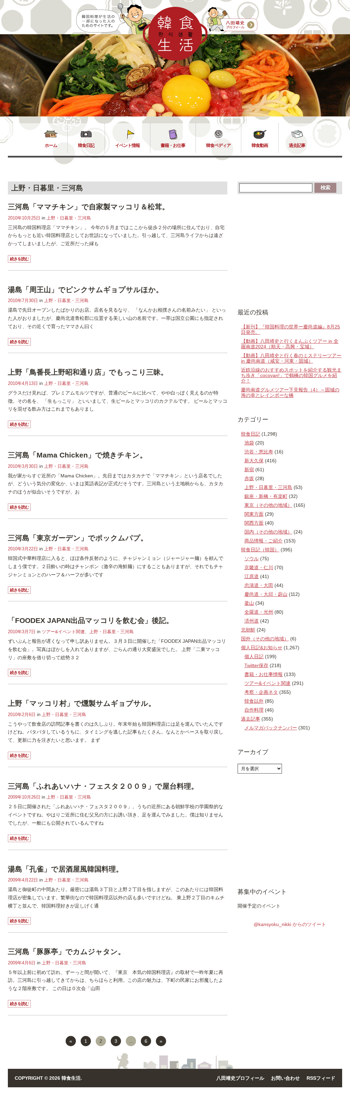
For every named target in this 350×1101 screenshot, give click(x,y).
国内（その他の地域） (268, 532)
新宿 (249, 469)
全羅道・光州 (258, 612)
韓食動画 (260, 145)
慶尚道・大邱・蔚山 (265, 594)
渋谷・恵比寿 (258, 451)
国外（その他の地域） (265, 638)
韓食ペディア (218, 145)
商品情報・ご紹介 (263, 540)
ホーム (51, 145)
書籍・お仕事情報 (263, 674)
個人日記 (254, 656)
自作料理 (254, 710)
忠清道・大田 (258, 585)
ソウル (251, 558)
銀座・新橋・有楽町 (265, 496)
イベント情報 (127, 145)
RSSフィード (321, 1078)
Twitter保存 (256, 665)
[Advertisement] (290, 250)
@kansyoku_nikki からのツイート (290, 924)
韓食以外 (254, 701)
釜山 (249, 603)
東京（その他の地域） (268, 505)
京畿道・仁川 (258, 567)
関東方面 (254, 514)
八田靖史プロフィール (240, 1078)
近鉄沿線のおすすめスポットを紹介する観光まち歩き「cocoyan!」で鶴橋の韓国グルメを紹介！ (291, 375)
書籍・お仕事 (173, 145)
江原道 (251, 576)
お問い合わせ (285, 1078)
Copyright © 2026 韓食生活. (48, 1078)
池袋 (249, 443)
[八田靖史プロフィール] (232, 19)
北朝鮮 (248, 630)
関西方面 (254, 523)
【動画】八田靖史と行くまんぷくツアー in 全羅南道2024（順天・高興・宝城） (289, 343)
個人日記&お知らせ (261, 647)
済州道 (251, 621)
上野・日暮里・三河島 (68, 218)
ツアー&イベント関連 (63, 631)
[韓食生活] (175, 59)
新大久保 (254, 460)
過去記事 (297, 145)
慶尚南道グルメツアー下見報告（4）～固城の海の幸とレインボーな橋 (290, 392)
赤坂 (249, 478)
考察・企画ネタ (261, 692)
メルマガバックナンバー (270, 727)
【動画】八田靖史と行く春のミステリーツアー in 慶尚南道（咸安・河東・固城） (291, 358)
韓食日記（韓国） (260, 549)
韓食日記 (86, 145)
